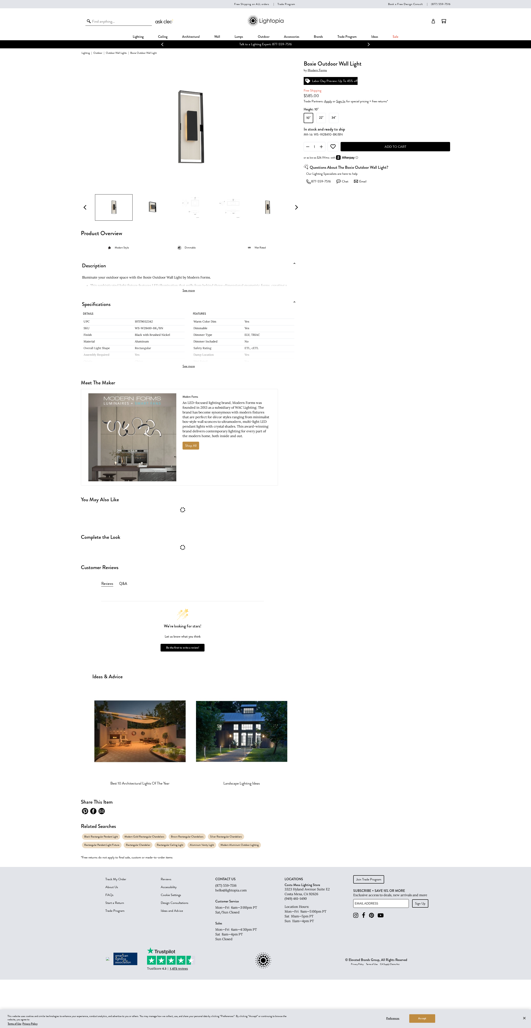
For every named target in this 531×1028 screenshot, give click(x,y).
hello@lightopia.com (231, 890)
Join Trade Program (368, 879)
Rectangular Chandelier (138, 845)
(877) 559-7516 (441, 4)
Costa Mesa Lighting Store (302, 885)
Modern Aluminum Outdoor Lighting (239, 845)
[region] (265, 1019)
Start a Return (114, 902)
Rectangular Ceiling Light (170, 845)
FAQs (109, 894)
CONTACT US (225, 879)
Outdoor (263, 36)
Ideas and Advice (172, 910)
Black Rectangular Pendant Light (101, 837)
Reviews (166, 879)
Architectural (191, 36)
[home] (265, 25)
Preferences (392, 1018)
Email (362, 181)
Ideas (374, 36)
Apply (328, 101)
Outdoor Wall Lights (116, 53)
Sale (395, 36)
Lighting (138, 36)
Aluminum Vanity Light (202, 845)
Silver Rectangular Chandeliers (226, 837)
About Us (111, 887)
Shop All (190, 445)
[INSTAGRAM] (355, 915)
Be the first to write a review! (182, 648)
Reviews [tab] (107, 583)
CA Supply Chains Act (389, 964)
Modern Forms (317, 70)
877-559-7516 (321, 181)
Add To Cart (395, 146)
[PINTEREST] (371, 915)
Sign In (340, 101)
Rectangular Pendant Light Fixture (101, 845)
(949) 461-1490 (296, 898)
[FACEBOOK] (363, 915)
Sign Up (420, 903)
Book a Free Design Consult (405, 4)
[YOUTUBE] (381, 915)
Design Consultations (174, 902)
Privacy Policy (357, 964)
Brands (318, 36)
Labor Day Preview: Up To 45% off (265, 44)
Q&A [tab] (123, 583)
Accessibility (169, 887)
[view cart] (444, 21)
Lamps (239, 36)
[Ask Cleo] (164, 21)
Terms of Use (372, 964)
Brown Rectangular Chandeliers (187, 837)
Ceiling (162, 36)
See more (189, 290)
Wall (217, 36)
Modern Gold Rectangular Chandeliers (144, 837)
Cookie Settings (171, 894)
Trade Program (286, 4)
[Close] (524, 1018)
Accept (422, 1018)
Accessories (291, 36)
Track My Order (115, 879)
